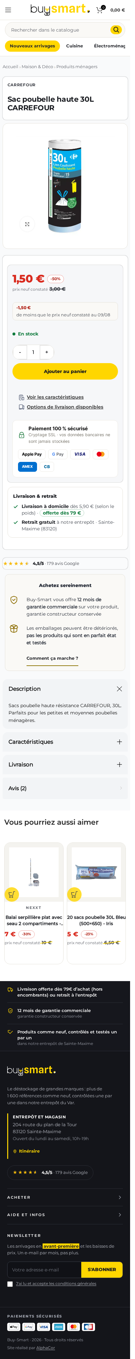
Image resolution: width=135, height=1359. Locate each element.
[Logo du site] (60, 10)
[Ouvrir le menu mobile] (8, 9)
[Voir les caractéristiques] (21, 397)
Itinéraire (29, 1151)
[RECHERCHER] (116, 29)
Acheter (19, 1197)
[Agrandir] (27, 224)
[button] (12, 894)
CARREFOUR (22, 84)
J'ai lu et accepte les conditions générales (56, 1283)
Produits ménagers (76, 66)
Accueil (10, 66)
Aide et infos (26, 1214)
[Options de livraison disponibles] (21, 407)
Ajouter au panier (65, 371)
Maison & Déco (37, 66)
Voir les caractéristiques (55, 397)
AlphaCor (45, 1348)
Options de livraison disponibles (65, 407)
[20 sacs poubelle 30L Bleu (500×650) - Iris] (96, 872)
